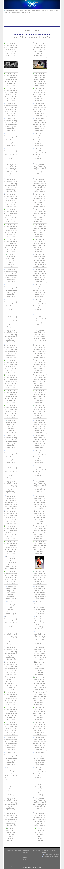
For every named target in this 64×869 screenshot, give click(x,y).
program (12, 8)
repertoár (7, 8)
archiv (27, 30)
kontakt (32, 8)
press (37, 8)
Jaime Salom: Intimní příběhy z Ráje (32, 37)
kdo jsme (17, 8)
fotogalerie (28, 8)
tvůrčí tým (22, 8)
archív (24, 859)
